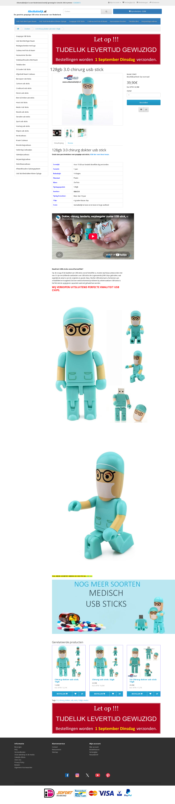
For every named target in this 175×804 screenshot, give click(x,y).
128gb (80, 700)
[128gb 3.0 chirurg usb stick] (87, 99)
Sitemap (55, 752)
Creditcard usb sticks (23, 88)
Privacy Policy (19, 762)
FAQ (16, 749)
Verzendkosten (19, 752)
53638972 (77, 3)
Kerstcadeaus (21, 136)
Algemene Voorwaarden (23, 767)
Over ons (17, 760)
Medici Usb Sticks (22, 107)
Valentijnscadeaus (22, 154)
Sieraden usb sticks (23, 117)
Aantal (129, 91)
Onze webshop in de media (24, 755)
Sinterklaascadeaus (23, 164)
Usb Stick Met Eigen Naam (26, 21)
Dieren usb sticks (22, 93)
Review (70, 143)
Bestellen (144, 102)
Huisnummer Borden (118, 21)
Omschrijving (59, 143)
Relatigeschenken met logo (26, 46)
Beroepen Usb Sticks (23, 79)
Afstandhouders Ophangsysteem (28, 169)
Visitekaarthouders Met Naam (27, 60)
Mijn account (94, 747)
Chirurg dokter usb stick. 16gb (67, 680)
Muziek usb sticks (22, 112)
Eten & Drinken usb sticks (25, 98)
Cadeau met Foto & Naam (97, 21)
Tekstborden (134, 21)
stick (75, 700)
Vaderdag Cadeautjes (24, 150)
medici (86, 700)
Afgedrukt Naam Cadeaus (25, 74)
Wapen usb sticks (22, 131)
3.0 (57, 700)
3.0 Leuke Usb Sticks (23, 69)
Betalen (17, 765)
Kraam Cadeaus (22, 140)
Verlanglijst (93, 752)
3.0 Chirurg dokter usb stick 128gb (47, 29)
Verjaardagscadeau (149, 21)
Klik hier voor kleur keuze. (99, 154)
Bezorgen (18, 747)
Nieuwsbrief (93, 755)
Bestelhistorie (94, 749)
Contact (55, 747)
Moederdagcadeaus (23, 145)
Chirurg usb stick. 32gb (103, 679)
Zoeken (27, 29)
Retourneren (56, 749)
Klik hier (89, 576)
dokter (67, 700)
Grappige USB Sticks (77, 21)
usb (72, 700)
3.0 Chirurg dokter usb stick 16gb (143, 680)
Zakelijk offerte (19, 757)
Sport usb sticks (22, 121)
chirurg (61, 700)
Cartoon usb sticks (23, 83)
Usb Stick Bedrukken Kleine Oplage (52, 21)
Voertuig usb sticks (23, 126)
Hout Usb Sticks (21, 102)
